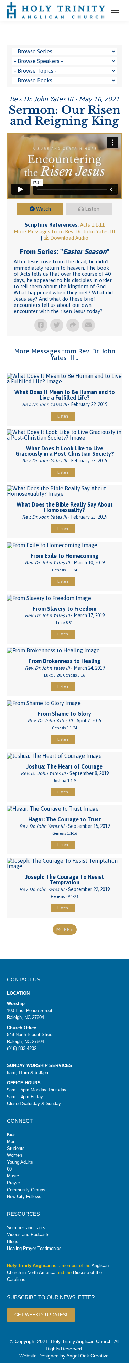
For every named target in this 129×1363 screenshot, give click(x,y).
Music (13, 1176)
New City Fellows (24, 1196)
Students (16, 1148)
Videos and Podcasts (28, 1234)
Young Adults (20, 1162)
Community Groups (26, 1189)
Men (11, 1141)
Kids (11, 1134)
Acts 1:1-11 (92, 225)
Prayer (13, 1182)
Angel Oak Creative (87, 1356)
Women (14, 1155)
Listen (92, 209)
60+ (10, 1169)
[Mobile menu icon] (115, 10)
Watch (43, 209)
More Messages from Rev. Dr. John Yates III (64, 231)
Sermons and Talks (26, 1227)
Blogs (12, 1241)
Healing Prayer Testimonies (34, 1248)
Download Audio (69, 238)
